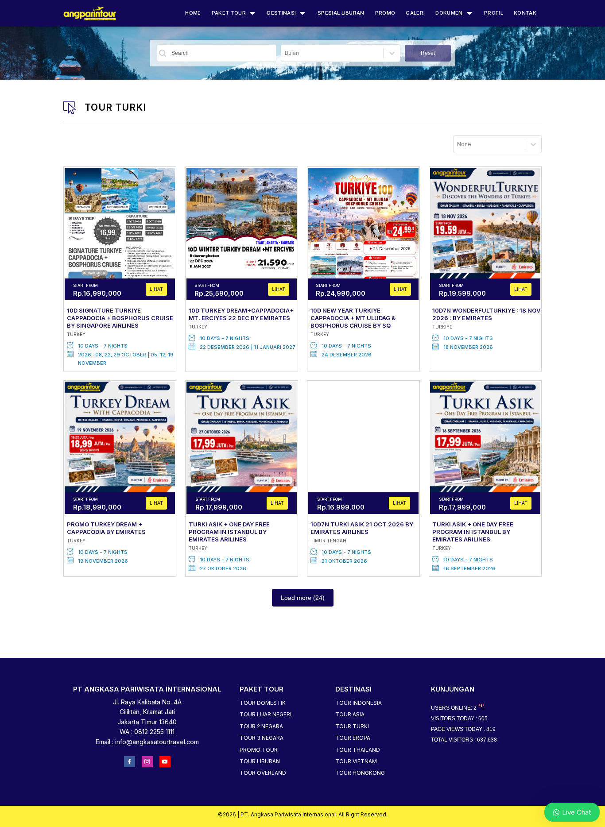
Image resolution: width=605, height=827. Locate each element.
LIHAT (156, 289)
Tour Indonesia (358, 702)
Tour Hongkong (360, 772)
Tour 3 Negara (261, 737)
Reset (428, 53)
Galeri (415, 13)
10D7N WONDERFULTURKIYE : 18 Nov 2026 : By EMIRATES (486, 314)
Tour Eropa (352, 737)
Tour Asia (350, 714)
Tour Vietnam (356, 761)
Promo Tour (259, 749)
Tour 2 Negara (261, 726)
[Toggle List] (392, 53)
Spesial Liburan (341, 13)
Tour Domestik (263, 702)
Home (193, 13)
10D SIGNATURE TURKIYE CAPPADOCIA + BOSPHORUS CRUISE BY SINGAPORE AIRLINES (120, 318)
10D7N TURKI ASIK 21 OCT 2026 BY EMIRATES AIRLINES (361, 528)
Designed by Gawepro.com (302, 822)
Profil (493, 13)
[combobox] (332, 53)
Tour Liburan (260, 761)
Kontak (525, 13)
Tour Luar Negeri (265, 714)
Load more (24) (303, 597)
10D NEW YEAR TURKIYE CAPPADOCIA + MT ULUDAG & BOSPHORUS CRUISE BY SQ (353, 318)
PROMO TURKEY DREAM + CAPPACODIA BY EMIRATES (106, 528)
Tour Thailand (357, 749)
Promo (385, 13)
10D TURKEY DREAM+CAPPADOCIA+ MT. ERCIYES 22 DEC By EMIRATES (241, 314)
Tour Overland (263, 772)
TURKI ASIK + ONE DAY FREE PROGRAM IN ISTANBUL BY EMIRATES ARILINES (229, 532)
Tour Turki (352, 726)
